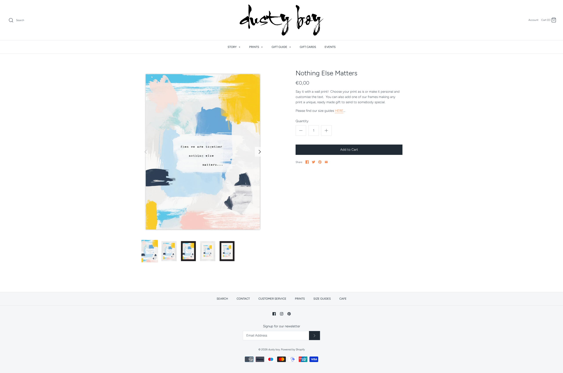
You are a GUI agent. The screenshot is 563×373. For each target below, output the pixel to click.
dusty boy (274, 349)
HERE (339, 111)
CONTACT (243, 298)
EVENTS (330, 47)
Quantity (302, 121)
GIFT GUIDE (281, 47)
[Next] (260, 152)
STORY (234, 47)
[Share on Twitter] (313, 162)
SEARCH (222, 298)
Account (533, 20)
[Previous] (145, 152)
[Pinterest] (289, 313)
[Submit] (314, 335)
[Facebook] (274, 313)
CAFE (343, 298)
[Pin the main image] (320, 162)
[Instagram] (281, 313)
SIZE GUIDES (322, 298)
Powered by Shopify (293, 349)
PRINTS (256, 47)
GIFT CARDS (308, 47)
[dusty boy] (281, 20)
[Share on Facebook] (307, 162)
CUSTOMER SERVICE (272, 298)
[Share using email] (326, 162)
